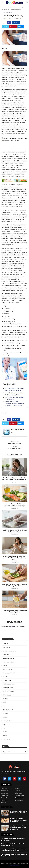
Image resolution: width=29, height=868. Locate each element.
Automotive (6, 654)
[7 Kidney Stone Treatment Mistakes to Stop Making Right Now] (14, 599)
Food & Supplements (8, 684)
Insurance (5, 698)
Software (5, 713)
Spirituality (6, 717)
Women (5, 735)
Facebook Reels (19, 797)
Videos (5, 731)
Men (4, 706)
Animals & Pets (7, 647)
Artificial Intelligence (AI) (9, 651)
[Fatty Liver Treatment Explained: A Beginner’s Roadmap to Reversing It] (14, 493)
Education (5, 676)
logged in (11, 626)
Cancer (5, 665)
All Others (10, 8)
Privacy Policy (18, 793)
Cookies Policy (5, 795)
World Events (6, 739)
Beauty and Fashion (8, 658)
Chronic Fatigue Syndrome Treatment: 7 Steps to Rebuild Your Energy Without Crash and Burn (14, 403)
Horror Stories (7, 695)
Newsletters (4, 800)
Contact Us (18, 788)
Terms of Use (4, 797)
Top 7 (4, 724)
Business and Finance (9, 662)
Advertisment (4, 790)
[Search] (27, 2)
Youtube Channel (19, 795)
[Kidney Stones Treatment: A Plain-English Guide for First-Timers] (14, 519)
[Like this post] (9, 22)
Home (3, 8)
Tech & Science (7, 720)
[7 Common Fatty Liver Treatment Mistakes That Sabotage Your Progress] (14, 573)
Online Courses (19, 800)
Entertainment (7, 680)
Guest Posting (5, 788)
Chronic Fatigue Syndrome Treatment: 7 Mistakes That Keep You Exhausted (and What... (14, 558)
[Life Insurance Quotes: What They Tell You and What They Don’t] (5, 813)
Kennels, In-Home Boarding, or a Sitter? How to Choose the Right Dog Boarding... (18, 827)
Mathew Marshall (17, 429)
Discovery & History (8, 669)
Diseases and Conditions (9, 673)
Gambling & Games (8, 687)
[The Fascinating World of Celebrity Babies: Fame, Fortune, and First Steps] (5, 820)
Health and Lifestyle (8, 691)
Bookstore (4, 802)
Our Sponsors (4, 793)
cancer (4, 413)
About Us (17, 790)
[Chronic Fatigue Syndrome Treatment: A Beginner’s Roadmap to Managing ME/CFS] (14, 467)
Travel (4, 728)
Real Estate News (8, 709)
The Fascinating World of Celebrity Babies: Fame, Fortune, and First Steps (18, 820)
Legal (4, 702)
